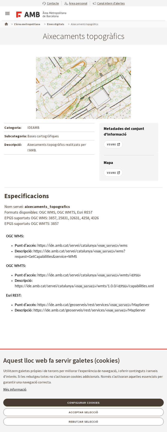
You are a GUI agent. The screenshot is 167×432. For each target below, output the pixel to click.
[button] (50, 3)
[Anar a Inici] (5, 23)
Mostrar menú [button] (7, 9)
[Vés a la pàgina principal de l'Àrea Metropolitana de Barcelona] (40, 14)
